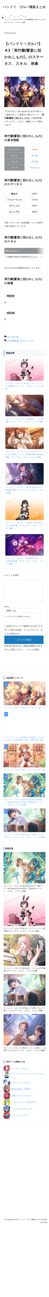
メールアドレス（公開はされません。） (18, 616)
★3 (8, 336)
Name (6, 607)
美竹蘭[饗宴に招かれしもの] (20, 340)
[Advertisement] (24, 1164)
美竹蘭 (34, 161)
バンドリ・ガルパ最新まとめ (24, 7)
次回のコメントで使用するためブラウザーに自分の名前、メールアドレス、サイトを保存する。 (23, 630)
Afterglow (35, 167)
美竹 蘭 (14, 336)
